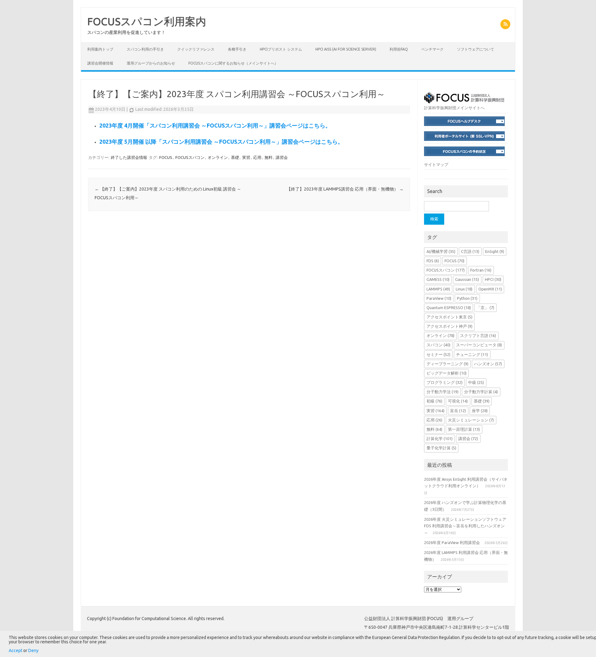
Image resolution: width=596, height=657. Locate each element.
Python (467, 298)
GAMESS (438, 279)
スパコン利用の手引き (145, 49)
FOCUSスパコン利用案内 (146, 21)
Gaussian (467, 279)
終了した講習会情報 (129, 157)
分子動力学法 (442, 391)
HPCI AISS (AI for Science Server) (345, 49)
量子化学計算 (441, 448)
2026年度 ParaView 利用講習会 (452, 542)
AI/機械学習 (441, 251)
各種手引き (237, 49)
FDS (433, 261)
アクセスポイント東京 (449, 317)
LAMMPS (438, 289)
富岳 (458, 410)
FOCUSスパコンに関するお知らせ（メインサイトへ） (233, 63)
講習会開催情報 (100, 63)
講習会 (282, 157)
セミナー (438, 354)
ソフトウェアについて (475, 49)
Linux (464, 289)
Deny (33, 650)
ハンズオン (488, 364)
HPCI (493, 279)
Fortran (480, 270)
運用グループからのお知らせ (151, 63)
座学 (480, 410)
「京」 (485, 307)
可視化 (458, 401)
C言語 (470, 251)
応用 (257, 157)
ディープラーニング (447, 364)
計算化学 (440, 438)
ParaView (439, 298)
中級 (476, 382)
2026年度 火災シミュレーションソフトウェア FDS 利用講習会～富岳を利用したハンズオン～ (465, 526)
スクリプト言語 (478, 335)
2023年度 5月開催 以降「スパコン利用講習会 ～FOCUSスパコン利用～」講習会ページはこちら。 (221, 141)
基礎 (235, 157)
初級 (434, 401)
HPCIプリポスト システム (281, 49)
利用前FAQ (399, 49)
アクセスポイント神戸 (449, 326)
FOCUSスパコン (190, 157)
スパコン (438, 345)
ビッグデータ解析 (447, 373)
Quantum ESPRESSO (449, 307)
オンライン (218, 157)
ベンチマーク (432, 49)
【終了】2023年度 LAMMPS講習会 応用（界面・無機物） (345, 189)
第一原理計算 (464, 429)
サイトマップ (436, 164)
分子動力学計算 (481, 391)
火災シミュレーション (471, 420)
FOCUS (165, 157)
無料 (268, 157)
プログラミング (445, 382)
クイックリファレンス (195, 49)
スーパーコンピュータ (479, 345)
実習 (246, 157)
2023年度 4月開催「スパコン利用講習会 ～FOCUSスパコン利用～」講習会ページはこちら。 (215, 125)
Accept (15, 650)
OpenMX (490, 289)
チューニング (472, 354)
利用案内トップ (100, 49)
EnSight (494, 251)
